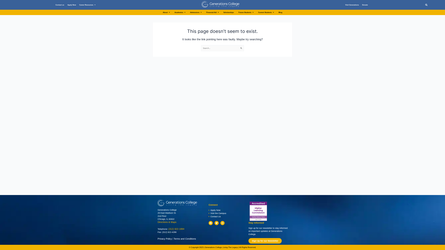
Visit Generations (352, 5)
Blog (280, 12)
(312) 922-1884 (176, 229)
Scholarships (228, 12)
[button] (426, 5)
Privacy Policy (165, 239)
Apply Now (71, 5)
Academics (179, 12)
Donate (365, 5)
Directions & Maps (167, 222)
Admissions (194, 12)
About (165, 12)
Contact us (60, 5)
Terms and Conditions (185, 239)
